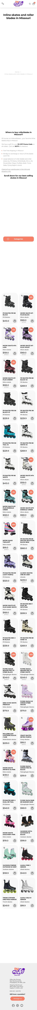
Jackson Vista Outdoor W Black (26, 832)
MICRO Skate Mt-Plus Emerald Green (9, 508)
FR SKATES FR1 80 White (9, 476)
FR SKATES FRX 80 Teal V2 (9, 444)
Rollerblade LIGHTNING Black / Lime (9, 735)
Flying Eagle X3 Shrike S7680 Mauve (26, 702)
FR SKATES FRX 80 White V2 (27, 411)
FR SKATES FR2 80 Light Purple (9, 574)
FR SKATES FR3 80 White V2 (27, 444)
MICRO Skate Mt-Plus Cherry (9, 379)
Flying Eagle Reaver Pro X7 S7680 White (26, 670)
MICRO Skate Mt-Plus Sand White (9, 606)
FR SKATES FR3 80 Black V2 (27, 379)
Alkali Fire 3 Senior (25, 866)
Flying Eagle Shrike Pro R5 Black (25, 767)
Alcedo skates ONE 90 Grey (26, 574)
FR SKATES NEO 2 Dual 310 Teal (9, 801)
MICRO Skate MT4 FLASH (27, 476)
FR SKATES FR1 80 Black (9, 314)
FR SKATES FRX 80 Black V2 (9, 411)
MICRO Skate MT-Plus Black (26, 314)
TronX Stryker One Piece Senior (9, 898)
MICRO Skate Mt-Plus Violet (26, 346)
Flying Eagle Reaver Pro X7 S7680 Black (8, 670)
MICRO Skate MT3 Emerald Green (27, 509)
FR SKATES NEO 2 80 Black (9, 639)
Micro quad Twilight (8, 541)
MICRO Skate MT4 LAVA (9, 346)
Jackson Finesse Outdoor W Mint (10, 866)
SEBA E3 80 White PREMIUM (9, 703)
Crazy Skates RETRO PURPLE (25, 736)
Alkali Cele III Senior (25, 898)
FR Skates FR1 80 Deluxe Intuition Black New (27, 540)
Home (17, 72)
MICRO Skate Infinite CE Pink (9, 768)
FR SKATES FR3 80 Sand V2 (27, 639)
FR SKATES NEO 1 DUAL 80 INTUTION (26, 605)
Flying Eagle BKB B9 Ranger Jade (27, 801)
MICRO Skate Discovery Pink (9, 833)
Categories (18, 239)
